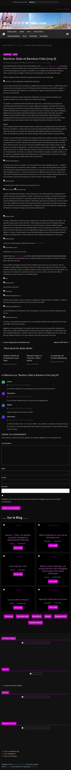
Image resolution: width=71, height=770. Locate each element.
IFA (40, 62)
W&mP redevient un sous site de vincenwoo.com (53, 536)
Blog (24, 36)
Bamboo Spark (7, 54)
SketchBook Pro (60, 616)
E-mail (4, 478)
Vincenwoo (7, 62)
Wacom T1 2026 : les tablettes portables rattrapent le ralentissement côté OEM (18, 537)
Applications (38, 32)
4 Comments (27, 62)
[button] (44, 31)
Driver (22, 32)
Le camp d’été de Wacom (18, 599)
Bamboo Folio (55, 66)
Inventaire (33, 36)
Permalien (28, 385)
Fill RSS (67, 9)
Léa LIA (12, 543)
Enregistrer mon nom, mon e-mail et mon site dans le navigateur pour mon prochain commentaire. (31, 500)
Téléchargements (13, 36)
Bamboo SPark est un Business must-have (11, 358)
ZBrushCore (37, 616)
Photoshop (9, 616)
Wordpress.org (14, 751)
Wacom (15, 54)
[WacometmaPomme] (3, 34)
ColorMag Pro (11, 754)
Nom (3, 469)
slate (43, 62)
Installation (12, 32)
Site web (4, 487)
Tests (29, 32)
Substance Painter (35, 623)
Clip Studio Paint (22, 616)
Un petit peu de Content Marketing (59, 356)
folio (38, 62)
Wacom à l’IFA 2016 (60, 342)
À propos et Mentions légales (13, 685)
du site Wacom (40, 243)
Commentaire (6, 443)
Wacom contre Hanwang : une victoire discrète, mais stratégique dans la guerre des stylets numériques (53, 570)
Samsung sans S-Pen (18, 566)
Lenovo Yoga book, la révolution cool (17, 342)
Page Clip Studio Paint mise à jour (53, 599)
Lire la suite (18, 548)
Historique (44, 36)
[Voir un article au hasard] (67, 34)
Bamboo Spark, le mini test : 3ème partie (34, 358)
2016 (34, 62)
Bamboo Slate (45, 66)
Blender (48, 616)
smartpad (48, 62)
